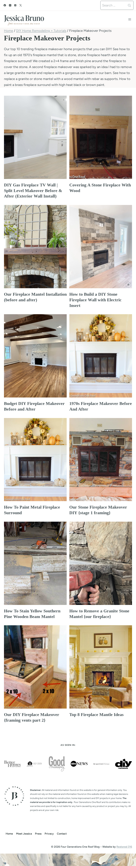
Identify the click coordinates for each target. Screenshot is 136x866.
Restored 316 (124, 846)
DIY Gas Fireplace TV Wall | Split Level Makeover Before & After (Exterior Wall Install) (33, 191)
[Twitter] (20, 5)
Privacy (49, 833)
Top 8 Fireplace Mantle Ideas (96, 714)
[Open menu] (130, 19)
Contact (62, 833)
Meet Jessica (24, 833)
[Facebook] (4, 5)
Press (38, 833)
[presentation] (35, 137)
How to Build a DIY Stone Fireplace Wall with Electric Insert (95, 300)
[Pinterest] (15, 5)
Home (9, 833)
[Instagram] (10, 5)
